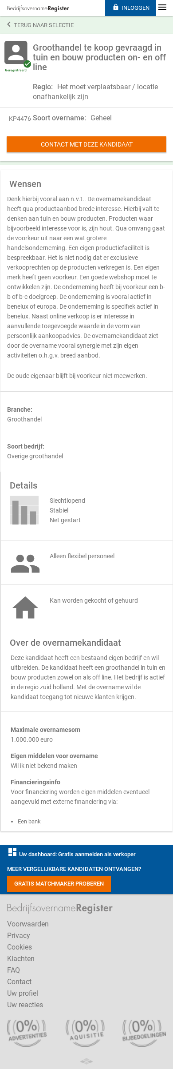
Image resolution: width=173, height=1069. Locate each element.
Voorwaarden (28, 924)
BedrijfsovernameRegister (38, 8)
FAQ (13, 970)
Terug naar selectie (40, 24)
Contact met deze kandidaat (87, 144)
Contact (19, 982)
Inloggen (130, 7)
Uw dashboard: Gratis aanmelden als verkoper (71, 854)
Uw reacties (25, 1005)
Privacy (18, 935)
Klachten (21, 958)
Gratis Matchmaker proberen (59, 883)
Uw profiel (22, 993)
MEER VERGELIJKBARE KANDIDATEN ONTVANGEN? (74, 869)
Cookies (19, 947)
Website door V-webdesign (86, 1061)
